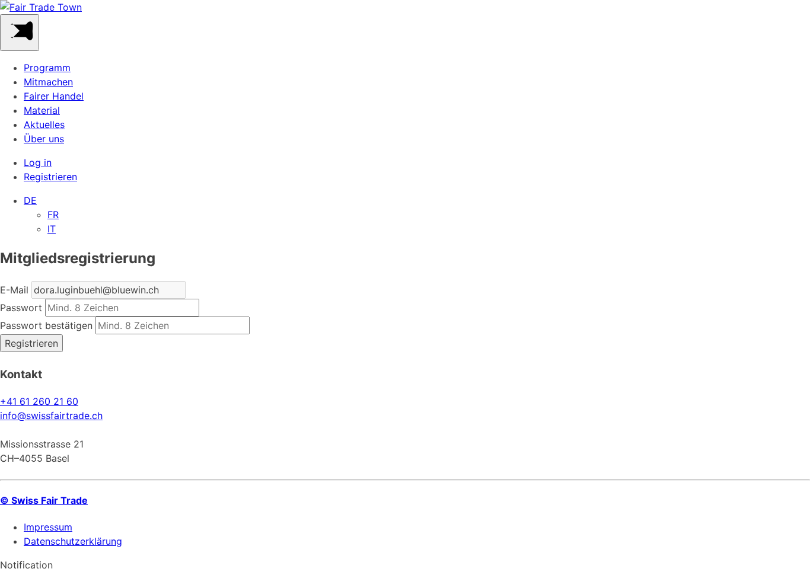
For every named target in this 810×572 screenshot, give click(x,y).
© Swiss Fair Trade (44, 500)
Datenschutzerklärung (73, 541)
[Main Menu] (19, 32)
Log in (38, 162)
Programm (47, 68)
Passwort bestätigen (46, 325)
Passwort (21, 308)
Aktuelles (44, 124)
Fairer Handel (54, 96)
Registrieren (50, 177)
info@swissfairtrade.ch (51, 415)
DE (30, 200)
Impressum (48, 527)
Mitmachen (48, 82)
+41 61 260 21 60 (39, 401)
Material (42, 110)
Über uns (44, 139)
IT (51, 229)
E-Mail (14, 290)
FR (53, 215)
